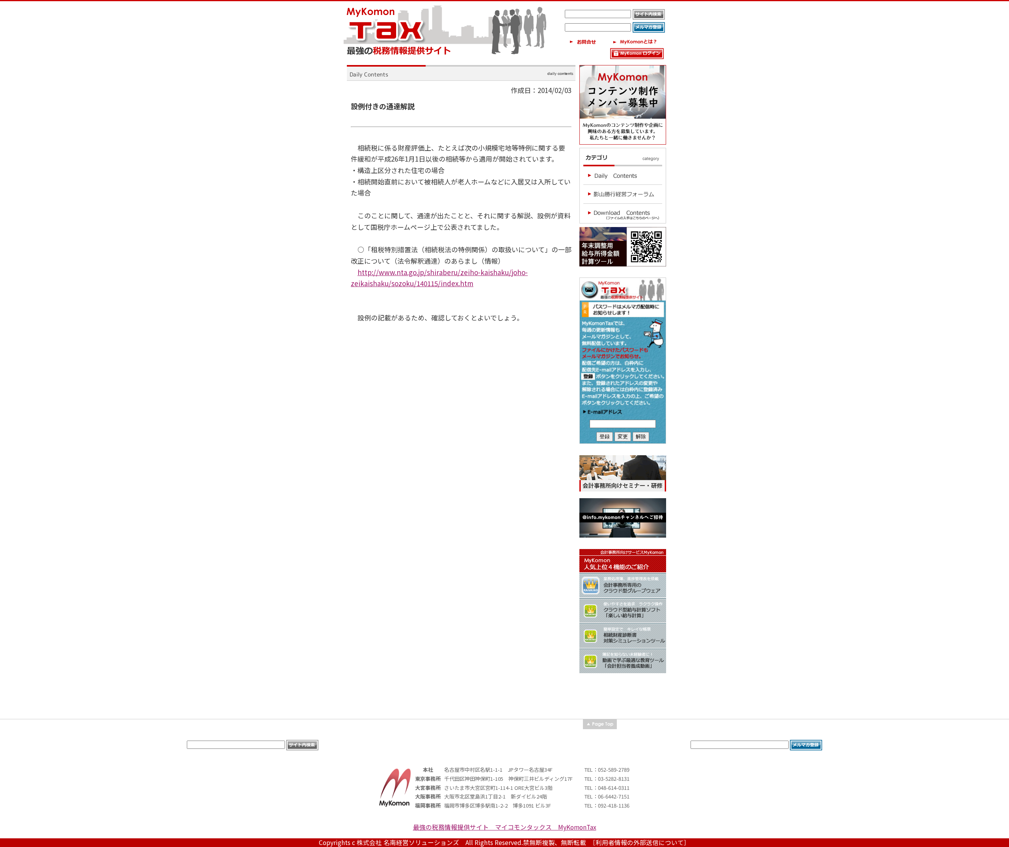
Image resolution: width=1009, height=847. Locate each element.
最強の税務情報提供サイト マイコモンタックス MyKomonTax (504, 827)
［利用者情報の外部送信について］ (641, 842)
